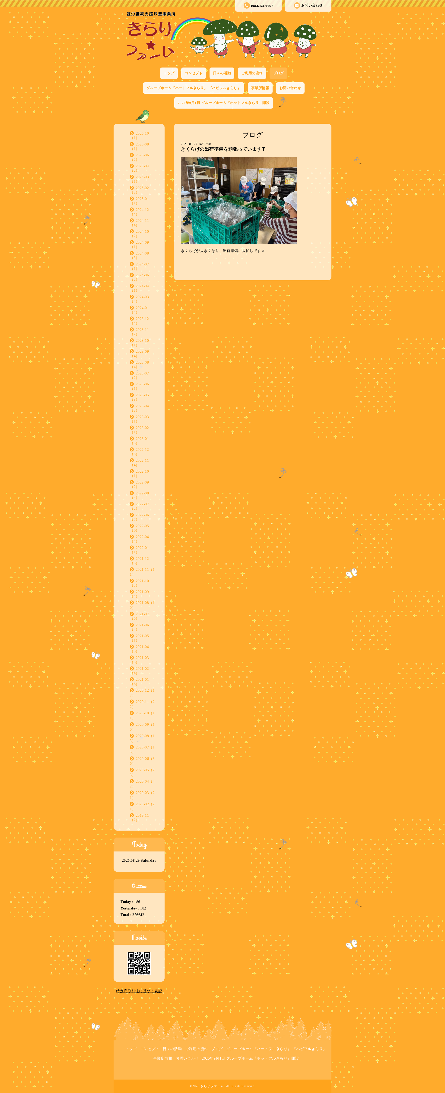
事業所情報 (260, 88)
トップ (169, 73)
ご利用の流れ (252, 73)
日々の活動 (222, 73)
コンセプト (194, 73)
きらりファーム (212, 1086)
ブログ (278, 73)
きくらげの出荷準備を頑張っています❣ (223, 149)
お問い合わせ (312, 5)
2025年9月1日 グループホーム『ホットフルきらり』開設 (224, 103)
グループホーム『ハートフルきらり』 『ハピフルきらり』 (193, 88)
